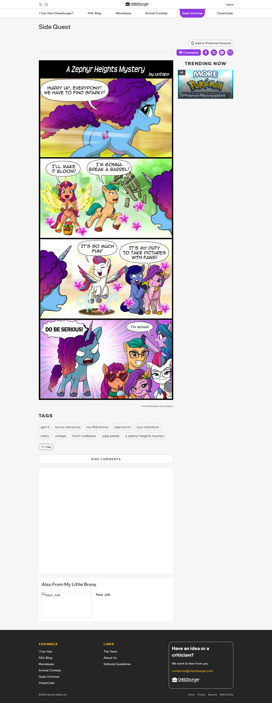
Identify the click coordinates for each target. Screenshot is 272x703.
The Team (110, 651)
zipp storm (122, 427)
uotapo (60, 436)
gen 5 (45, 427)
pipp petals (110, 436)
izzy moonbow (148, 427)
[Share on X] (214, 52)
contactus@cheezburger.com (192, 671)
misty (45, 436)
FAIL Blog (45, 658)
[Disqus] (106, 523)
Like (48, 447)
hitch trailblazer (84, 436)
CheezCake (46, 683)
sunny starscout (67, 427)
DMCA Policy (226, 694)
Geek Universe (49, 676)
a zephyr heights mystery (144, 436)
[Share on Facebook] (206, 52)
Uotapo (168, 406)
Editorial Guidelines (117, 664)
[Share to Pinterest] (222, 52)
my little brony (97, 427)
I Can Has (45, 651)
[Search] (46, 4)
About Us (110, 658)
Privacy (201, 694)
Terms (191, 694)
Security (212, 694)
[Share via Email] (230, 52)
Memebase (46, 664)
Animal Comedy (50, 670)
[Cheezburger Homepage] (137, 4)
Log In (229, 4)
